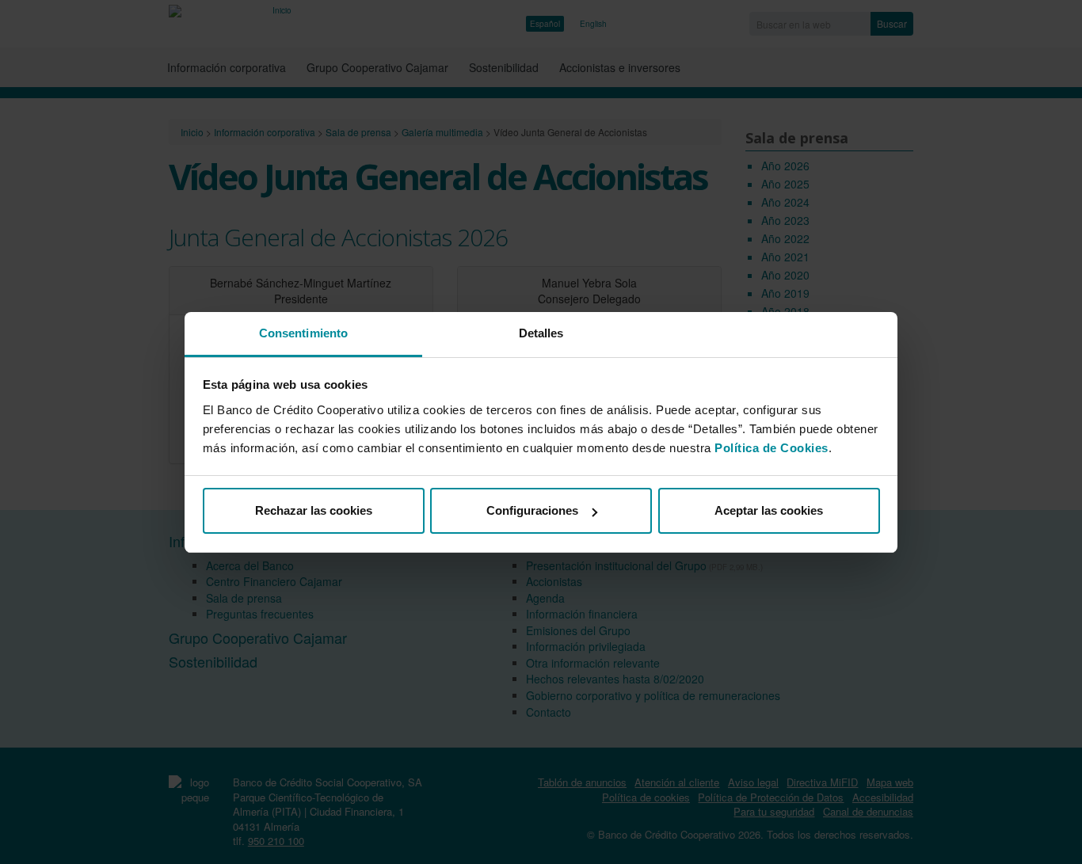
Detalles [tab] (541, 333)
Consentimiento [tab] (303, 333)
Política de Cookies (771, 448)
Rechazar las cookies (313, 510)
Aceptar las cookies (768, 510)
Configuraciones (532, 510)
